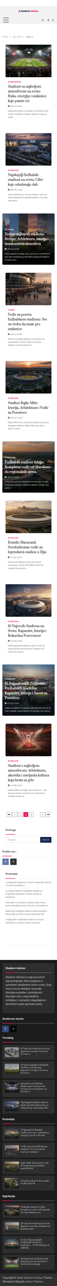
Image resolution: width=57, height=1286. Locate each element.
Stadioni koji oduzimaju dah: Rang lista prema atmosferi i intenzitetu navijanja (34, 1261)
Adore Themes (34, 1281)
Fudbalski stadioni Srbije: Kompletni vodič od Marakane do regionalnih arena (28, 467)
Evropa (9, 229)
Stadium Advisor (33, 1277)
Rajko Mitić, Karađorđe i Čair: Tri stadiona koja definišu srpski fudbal (35, 1166)
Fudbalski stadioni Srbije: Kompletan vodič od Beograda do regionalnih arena (35, 1210)
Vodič (11, 310)
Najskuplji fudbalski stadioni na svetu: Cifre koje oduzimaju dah (25, 180)
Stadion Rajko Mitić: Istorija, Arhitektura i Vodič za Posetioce (28, 408)
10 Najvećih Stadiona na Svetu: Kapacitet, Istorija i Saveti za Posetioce (35, 1051)
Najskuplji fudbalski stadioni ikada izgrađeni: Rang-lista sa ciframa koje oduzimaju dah (34, 1105)
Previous (9, 814)
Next (48, 814)
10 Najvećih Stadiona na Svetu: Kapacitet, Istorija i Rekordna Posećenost (27, 631)
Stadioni (13, 170)
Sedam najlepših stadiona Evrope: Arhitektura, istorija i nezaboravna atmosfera (26, 239)
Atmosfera (14, 82)
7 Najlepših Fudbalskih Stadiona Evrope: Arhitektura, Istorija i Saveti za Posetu (35, 1133)
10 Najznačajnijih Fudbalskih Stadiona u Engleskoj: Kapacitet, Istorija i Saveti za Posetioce (24, 894)
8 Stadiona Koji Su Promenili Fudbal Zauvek (35, 1182)
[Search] (42, 20)
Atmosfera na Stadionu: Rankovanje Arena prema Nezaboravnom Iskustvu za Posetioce (34, 1087)
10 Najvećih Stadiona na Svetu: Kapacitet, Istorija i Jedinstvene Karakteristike (36, 1226)
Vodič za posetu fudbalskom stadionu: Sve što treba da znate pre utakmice (34, 1149)
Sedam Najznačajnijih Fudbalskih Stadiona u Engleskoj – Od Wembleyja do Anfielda (35, 1243)
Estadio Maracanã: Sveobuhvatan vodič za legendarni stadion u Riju (27, 547)
